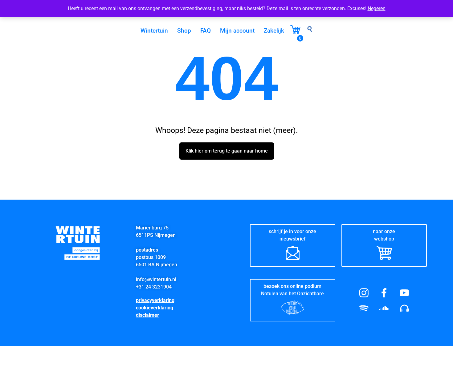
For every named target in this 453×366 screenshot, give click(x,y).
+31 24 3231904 (154, 287)
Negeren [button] (377, 8)
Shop (184, 30)
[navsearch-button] (310, 31)
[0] (295, 32)
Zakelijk (274, 30)
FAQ (205, 30)
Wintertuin (154, 30)
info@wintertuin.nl (156, 279)
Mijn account (237, 30)
